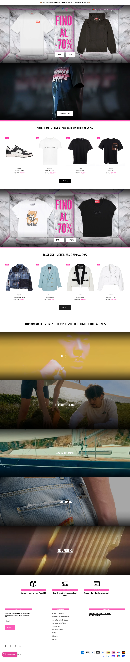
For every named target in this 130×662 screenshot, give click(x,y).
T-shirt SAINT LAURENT (49, 170)
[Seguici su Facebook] (5, 646)
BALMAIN (49, 295)
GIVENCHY (110, 295)
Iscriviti (9, 627)
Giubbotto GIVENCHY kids (111, 297)
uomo (59, 54)
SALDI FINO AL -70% (65, 113)
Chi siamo (54, 636)
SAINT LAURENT (49, 168)
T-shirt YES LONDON (80, 170)
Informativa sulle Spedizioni (60, 620)
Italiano (105, 9)
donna (70, 54)
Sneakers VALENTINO (19, 170)
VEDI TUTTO (65, 181)
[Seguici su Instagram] (10, 646)
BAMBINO (58, 240)
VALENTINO (19, 168)
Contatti (54, 639)
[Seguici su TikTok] (15, 646)
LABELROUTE (111, 168)
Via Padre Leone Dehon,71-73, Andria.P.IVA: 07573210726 (100, 614)
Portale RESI (42, 593)
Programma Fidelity (57, 629)
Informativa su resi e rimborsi (60, 617)
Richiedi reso (55, 626)
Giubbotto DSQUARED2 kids (19, 297)
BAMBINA (71, 240)
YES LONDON (80, 168)
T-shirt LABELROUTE (111, 170)
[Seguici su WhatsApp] (20, 646)
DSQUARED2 (19, 295)
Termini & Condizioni (58, 613)
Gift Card (54, 633)
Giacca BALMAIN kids (50, 297)
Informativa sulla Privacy (59, 623)
